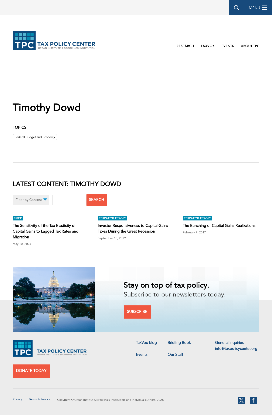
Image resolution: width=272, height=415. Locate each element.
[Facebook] (253, 403)
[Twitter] (241, 403)
